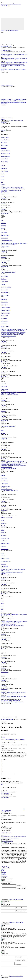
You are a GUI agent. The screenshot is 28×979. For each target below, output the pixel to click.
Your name (19, 885)
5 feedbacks (3, 203)
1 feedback (3, 644)
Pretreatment (9, 489)
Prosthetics (9, 334)
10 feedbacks (4, 198)
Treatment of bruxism (9, 393)
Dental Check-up (5, 329)
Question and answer (8, 719)
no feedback (3, 657)
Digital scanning (15, 243)
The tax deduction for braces (18, 99)
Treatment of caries (5, 692)
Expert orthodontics (20, 54)
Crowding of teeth (22, 614)
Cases (6, 30)
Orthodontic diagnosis (6, 187)
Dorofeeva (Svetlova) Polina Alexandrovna (15, 739)
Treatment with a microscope (13, 693)
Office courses (4, 117)
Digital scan (11, 622)
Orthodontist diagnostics (17, 621)
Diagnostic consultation (6, 621)
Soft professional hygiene (7, 697)
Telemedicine (11, 30)
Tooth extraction (4, 700)
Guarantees (8, 102)
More (2, 784)
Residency (10, 117)
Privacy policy (4, 103)
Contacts (16, 30)
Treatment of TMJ (5, 392)
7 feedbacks (3, 367)
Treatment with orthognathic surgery (9, 461)
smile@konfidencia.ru (6, 832)
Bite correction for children (7, 569)
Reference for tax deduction (12, 838)
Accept (2, 950)
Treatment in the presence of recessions (16, 465)
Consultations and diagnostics (8, 58)
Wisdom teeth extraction (14, 700)
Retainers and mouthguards (11, 244)
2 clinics (2, 45)
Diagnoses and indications (21, 58)
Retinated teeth (14, 614)
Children (9, 55)
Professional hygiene (5, 696)
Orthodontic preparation (6, 330)
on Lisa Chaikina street (6, 50)
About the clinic (4, 85)
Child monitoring (5, 570)
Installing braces (23, 329)
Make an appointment (6, 839)
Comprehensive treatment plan (9, 624)
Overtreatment (4, 465)
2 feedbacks (3, 589)
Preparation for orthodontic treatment (9, 59)
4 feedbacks (3, 209)
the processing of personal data (16, 899)
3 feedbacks (3, 495)
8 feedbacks (3, 680)
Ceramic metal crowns (11, 333)
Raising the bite (15, 330)
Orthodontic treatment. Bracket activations (15, 188)
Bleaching (21, 330)
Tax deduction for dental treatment (14, 100)
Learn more (3, 130)
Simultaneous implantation (13, 332)
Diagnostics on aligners (6, 243)
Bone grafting (23, 332)
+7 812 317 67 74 (5, 5)
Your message (18, 964)
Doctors (3, 30)
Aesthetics (10, 54)
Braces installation (15, 187)
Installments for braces (6, 99)
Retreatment (3, 489)
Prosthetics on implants (17, 334)
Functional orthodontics (19, 569)
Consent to (12, 899)
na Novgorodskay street (6, 46)
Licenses (10, 85)
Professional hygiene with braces (18, 696)
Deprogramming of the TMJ (16, 392)
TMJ (14, 54)
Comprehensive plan (14, 329)
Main (2, 719)
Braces (2, 54)
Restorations (3, 334)
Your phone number (21, 888)
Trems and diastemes (5, 614)
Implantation (3, 332)
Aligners (6, 54)
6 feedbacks (3, 584)
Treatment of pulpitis (15, 692)
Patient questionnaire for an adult (8, 836)
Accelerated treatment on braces (13, 464)
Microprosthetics (20, 333)
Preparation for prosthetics (13, 463)
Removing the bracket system (7, 190)
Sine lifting (3, 333)
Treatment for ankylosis (6, 467)
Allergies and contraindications (18, 102)
